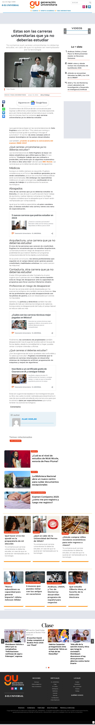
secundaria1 (16, 440)
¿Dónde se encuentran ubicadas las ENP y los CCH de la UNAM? (78, 75)
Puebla (77, 682)
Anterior (2, 641)
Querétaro (77, 684)
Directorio (21, 708)
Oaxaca (77, 688)
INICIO (6, 95)
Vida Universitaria (64, 10)
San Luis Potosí (77, 686)
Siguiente (92, 641)
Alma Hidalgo (45, 95)
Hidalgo (77, 691)
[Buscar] (89, 2)
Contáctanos (31, 708)
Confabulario (55, 697)
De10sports (55, 688)
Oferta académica (36, 684)
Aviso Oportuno (55, 700)
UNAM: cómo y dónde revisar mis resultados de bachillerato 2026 (78, 66)
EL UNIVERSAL (55, 682)
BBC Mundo (47, 162)
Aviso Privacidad (52, 708)
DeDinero (55, 691)
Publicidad (41, 708)
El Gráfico (55, 686)
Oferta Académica (47, 10)
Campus (35, 10)
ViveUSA (55, 693)
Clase (55, 684)
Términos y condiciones (67, 708)
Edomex (55, 695)
